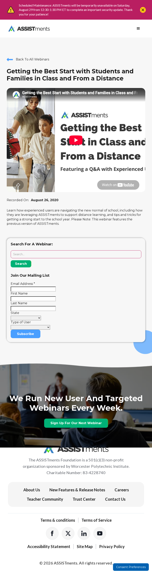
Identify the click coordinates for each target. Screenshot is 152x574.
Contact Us (115, 499)
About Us (31, 489)
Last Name (19, 303)
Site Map (85, 546)
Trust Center (84, 499)
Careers (122, 489)
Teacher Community (45, 499)
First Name (19, 293)
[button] (138, 28)
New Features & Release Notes (77, 489)
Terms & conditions (57, 520)
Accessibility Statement (48, 546)
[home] (29, 28)
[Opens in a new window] (52, 533)
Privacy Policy (112, 546)
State (15, 313)
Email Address (23, 284)
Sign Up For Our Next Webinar (76, 423)
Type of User (21, 322)
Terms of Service (97, 520)
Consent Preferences (131, 567)
